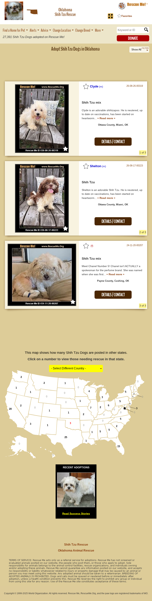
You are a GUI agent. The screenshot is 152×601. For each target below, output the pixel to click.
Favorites (126, 16)
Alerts (33, 30)
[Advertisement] (76, 64)
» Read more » (106, 118)
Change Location (62, 30)
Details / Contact (113, 142)
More (98, 30)
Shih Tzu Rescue (76, 544)
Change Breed (82, 30)
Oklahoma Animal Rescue (76, 550)
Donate (133, 38)
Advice (44, 30)
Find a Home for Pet (14, 30)
